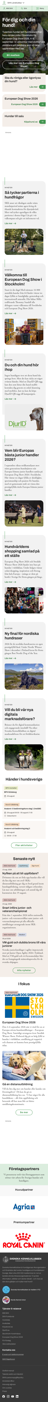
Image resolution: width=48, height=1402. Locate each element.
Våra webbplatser (9, 1344)
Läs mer (9, 223)
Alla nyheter (24, 970)
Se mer (24, 1112)
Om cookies (7, 1388)
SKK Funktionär (8, 1316)
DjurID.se (5, 1330)
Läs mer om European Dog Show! (24, 65)
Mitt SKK (5, 1313)
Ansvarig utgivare (8, 1384)
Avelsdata (6, 1323)
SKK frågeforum (8, 1359)
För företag (6, 1340)
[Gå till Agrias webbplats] (24, 1206)
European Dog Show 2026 (12, 1337)
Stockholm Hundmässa (11, 1334)
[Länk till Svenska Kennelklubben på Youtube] (12, 1396)
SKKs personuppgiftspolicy (12, 1377)
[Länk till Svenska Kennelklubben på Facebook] (3, 1396)
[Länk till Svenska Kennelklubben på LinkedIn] (17, 1396)
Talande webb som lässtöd (12, 1374)
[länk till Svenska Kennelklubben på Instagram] (8, 1396)
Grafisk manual (8, 1371)
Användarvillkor (8, 1381)
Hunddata (6, 1320)
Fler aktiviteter (24, 845)
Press (4, 1391)
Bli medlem (13, 55)
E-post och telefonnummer (13, 1354)
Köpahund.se (7, 1327)
